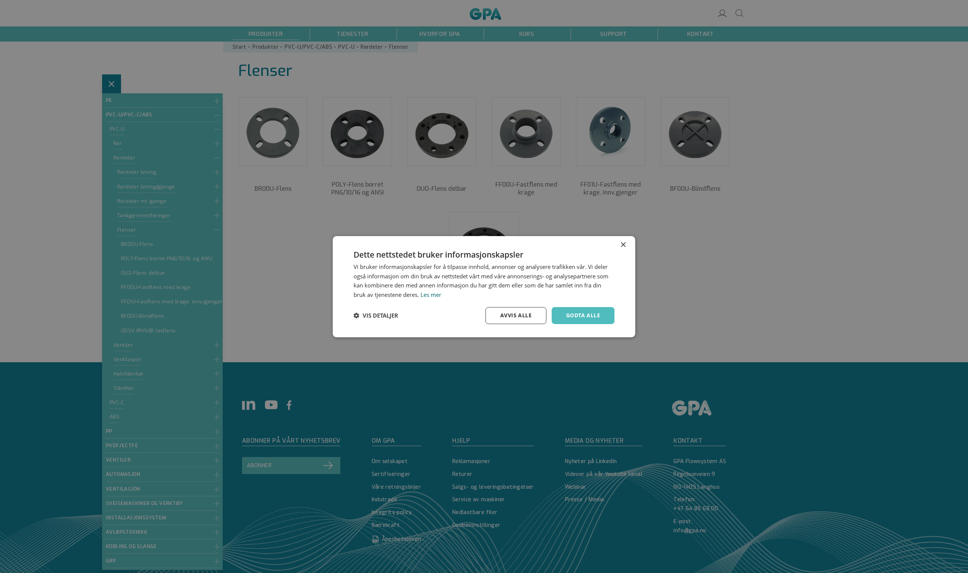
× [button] (623, 244)
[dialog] (484, 286)
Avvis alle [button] (516, 315)
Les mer (430, 294)
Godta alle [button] (583, 315)
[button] (376, 315)
